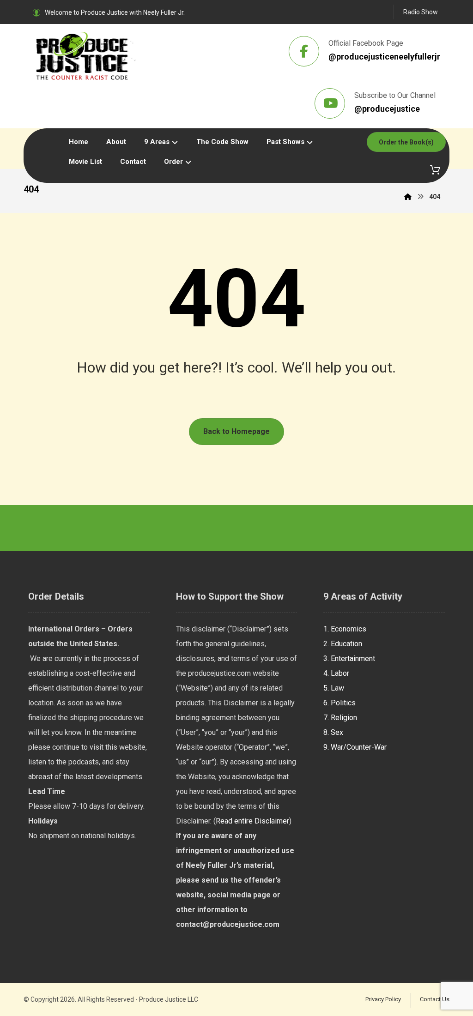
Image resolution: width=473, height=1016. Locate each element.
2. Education (342, 643)
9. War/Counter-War (355, 747)
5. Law (333, 688)
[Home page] (408, 196)
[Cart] (435, 169)
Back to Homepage (236, 431)
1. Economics (344, 629)
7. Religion (340, 717)
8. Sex (333, 732)
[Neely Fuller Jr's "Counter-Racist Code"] (86, 56)
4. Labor (336, 673)
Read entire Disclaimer (252, 821)
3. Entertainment (349, 658)
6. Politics (339, 702)
